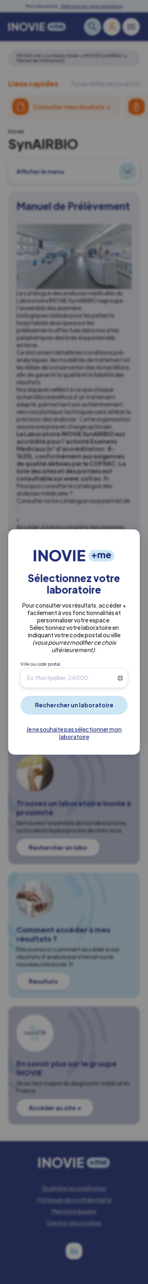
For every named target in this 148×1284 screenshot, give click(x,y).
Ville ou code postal (40, 664)
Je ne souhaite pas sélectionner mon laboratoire (74, 732)
